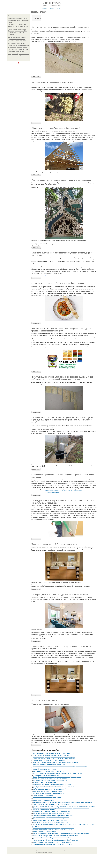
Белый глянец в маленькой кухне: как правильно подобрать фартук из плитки (18, 20)
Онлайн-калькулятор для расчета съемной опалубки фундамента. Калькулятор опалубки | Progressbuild (62, 802)
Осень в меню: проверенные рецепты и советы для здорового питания (53, 828)
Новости (51, 8)
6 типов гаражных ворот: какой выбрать (44, 782)
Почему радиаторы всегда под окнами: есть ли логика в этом (50, 779)
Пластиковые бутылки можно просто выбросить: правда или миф (52, 842)
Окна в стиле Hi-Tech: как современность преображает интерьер (51, 755)
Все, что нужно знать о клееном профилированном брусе (49, 793)
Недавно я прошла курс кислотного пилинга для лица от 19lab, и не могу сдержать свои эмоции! (60, 766)
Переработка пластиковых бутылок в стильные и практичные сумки (52, 830)
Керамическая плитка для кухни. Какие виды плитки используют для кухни (54, 839)
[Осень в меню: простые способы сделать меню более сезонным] (64, 308)
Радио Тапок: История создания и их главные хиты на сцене (50, 788)
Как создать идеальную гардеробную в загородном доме (49, 764)
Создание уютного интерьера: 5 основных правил (47, 791)
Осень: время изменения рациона (43, 795)
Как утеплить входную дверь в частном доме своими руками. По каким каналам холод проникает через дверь (64, 806)
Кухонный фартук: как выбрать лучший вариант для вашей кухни (51, 811)
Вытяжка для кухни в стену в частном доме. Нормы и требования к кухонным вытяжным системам (61, 808)
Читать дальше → (36, 76)
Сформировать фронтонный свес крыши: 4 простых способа (56, 128)
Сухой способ (37, 18)
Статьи (58, 8)
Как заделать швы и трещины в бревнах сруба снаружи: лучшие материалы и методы (57, 773)
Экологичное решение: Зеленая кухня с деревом (47, 797)
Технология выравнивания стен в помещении (50, 704)
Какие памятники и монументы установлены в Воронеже (49, 760)
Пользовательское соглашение (46, 848)
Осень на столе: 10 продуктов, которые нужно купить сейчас (50, 820)
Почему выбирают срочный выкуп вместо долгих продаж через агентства (53, 753)
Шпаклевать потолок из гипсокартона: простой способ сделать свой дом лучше (55, 835)
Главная (44, 8)
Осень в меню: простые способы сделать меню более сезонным (57, 283)
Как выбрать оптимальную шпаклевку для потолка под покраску (51, 813)
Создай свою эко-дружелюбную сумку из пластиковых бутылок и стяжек (53, 815)
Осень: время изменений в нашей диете (44, 831)
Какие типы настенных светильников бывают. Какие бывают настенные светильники (57, 819)
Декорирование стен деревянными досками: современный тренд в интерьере (55, 840)
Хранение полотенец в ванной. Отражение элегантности (54, 544)
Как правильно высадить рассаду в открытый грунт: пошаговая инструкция (54, 757)
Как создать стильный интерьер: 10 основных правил (48, 789)
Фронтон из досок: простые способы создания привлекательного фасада (61, 180)
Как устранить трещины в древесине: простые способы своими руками (60, 27)
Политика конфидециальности (42, 850)
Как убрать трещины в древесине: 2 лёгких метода (51, 82)
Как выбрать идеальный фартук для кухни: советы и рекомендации (52, 837)
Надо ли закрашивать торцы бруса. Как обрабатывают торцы (50, 822)
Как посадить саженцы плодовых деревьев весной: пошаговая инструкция (54, 759)
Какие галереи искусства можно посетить (45, 769)
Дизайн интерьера (52, 3)
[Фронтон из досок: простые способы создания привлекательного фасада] (64, 213)
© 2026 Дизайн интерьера (13, 848)
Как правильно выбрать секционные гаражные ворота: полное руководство (54, 786)
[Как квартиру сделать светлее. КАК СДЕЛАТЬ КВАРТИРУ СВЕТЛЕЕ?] (64, 615)
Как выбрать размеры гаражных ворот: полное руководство (50, 780)
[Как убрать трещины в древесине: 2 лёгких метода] (64, 107)
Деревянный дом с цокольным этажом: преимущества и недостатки (52, 844)
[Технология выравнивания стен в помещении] (64, 719)
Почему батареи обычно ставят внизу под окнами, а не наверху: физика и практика (57, 777)
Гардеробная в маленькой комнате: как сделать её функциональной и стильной (55, 762)
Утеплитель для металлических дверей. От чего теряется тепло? (51, 804)
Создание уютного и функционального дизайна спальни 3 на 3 (51, 817)
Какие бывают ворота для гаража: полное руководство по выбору (52, 784)
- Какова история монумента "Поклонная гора (46, 775)
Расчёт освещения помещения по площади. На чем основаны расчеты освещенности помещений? (61, 833)
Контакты (38, 848)
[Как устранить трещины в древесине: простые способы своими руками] (64, 58)
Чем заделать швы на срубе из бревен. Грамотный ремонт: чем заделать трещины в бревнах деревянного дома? (61, 329)
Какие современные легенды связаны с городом (46, 768)
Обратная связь (67, 848)
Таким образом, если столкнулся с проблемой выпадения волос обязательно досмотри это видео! (61, 799)
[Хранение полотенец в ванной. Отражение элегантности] (64, 566)
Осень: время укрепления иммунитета (44, 810)
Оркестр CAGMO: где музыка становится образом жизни (49, 771)
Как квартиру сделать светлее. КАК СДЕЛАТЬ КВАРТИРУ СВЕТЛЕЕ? (59, 594)
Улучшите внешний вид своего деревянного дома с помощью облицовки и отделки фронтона (17, 38)
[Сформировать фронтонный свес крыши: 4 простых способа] (64, 156)
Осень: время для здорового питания (44, 800)
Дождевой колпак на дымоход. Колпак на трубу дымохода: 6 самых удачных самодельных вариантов (18, 45)
